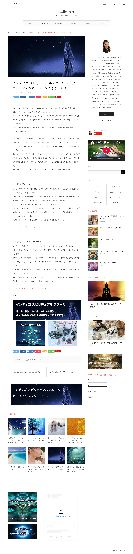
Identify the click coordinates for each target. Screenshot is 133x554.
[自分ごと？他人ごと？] (93, 243)
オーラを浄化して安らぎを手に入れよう (16, 468)
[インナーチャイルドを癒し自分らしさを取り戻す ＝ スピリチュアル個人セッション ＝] (93, 220)
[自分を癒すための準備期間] (93, 266)
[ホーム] (8, 32)
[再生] (90, 159)
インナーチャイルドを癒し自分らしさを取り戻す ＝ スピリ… (112, 217)
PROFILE (112, 4)
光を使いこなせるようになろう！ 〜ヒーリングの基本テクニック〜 (75, 469)
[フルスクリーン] (122, 159)
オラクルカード (116, 186)
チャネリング (97, 197)
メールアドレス (92, 391)
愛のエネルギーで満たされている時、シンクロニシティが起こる (56, 440)
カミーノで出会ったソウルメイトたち (111, 251)
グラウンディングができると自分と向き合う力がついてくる (36, 469)
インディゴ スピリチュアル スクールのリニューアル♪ (56, 468)
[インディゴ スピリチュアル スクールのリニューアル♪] (56, 455)
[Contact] (110, 119)
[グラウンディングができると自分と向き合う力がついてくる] (36, 455)
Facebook (12, 3)
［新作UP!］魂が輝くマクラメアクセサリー (106, 344)
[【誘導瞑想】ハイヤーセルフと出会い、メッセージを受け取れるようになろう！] (17, 426)
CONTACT (121, 4)
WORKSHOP (59, 23)
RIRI (22, 359)
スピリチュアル (97, 192)
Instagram (14, 3)
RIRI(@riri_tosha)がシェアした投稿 (61, 537)
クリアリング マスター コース (29, 288)
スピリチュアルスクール (18, 32)
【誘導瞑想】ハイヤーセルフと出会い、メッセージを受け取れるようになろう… (16, 440)
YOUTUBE (88, 23)
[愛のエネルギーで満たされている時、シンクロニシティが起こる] (56, 426)
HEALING (45, 23)
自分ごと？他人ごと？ (106, 239)
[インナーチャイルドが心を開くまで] (93, 231)
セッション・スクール (116, 192)
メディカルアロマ (97, 202)
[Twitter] (102, 119)
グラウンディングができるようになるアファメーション (36, 440)
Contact (16, 3)
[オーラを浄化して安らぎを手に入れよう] (17, 455)
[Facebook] (104, 119)
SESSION (30, 23)
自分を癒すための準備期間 (108, 263)
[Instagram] (107, 119)
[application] (106, 150)
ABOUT (104, 4)
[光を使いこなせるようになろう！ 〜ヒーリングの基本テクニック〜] (76, 455)
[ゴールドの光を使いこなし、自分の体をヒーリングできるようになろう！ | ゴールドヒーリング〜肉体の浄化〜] (76, 426)
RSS (19, 3)
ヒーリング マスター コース (28, 227)
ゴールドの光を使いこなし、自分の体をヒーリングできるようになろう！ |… (75, 440)
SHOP (103, 23)
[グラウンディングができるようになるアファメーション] (36, 426)
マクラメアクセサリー (116, 197)
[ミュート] (119, 159)
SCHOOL (74, 23)
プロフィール (106, 114)
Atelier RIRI (66, 11)
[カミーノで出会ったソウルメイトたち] (93, 255)
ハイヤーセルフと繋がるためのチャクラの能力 (106, 305)
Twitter (9, 3)
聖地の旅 (115, 202)
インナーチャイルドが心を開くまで (110, 228)
